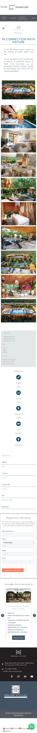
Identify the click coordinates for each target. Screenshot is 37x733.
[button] (3, 28)
